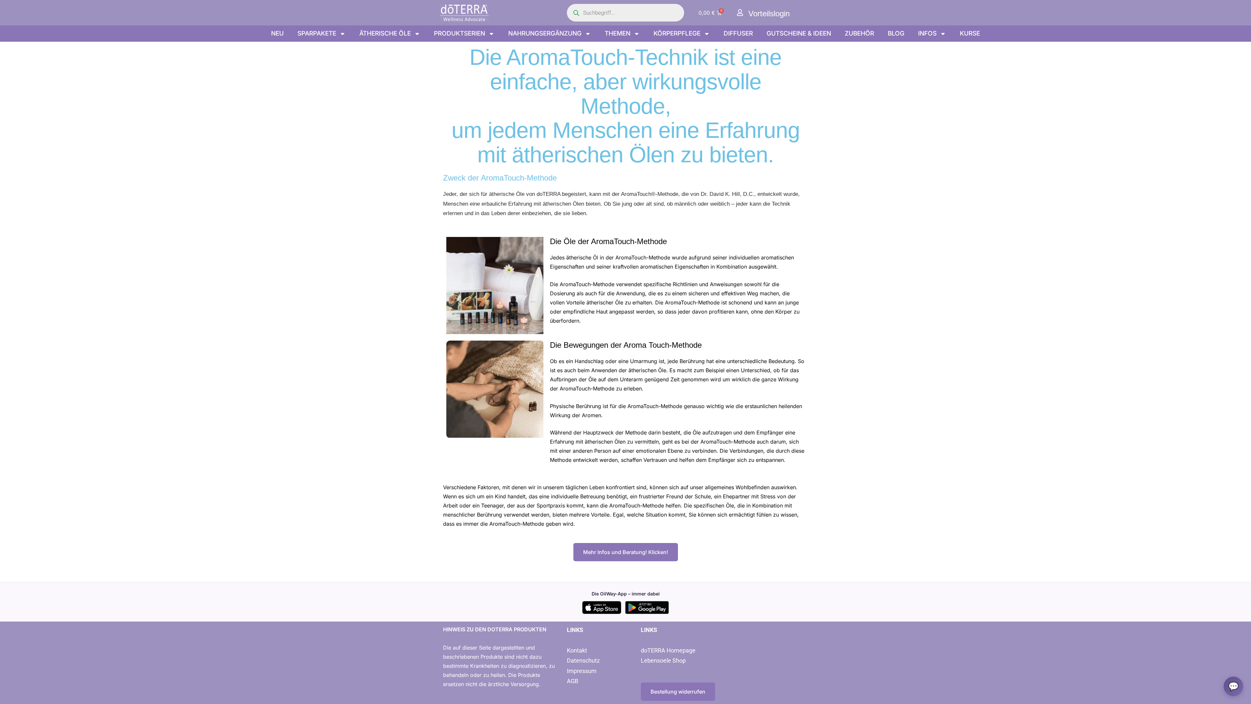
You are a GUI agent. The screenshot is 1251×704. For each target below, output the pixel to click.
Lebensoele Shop (663, 660)
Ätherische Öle (385, 33)
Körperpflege (677, 33)
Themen (617, 33)
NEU (277, 33)
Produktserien (459, 33)
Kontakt (577, 650)
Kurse (970, 33)
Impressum (582, 670)
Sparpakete (316, 33)
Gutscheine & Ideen (799, 33)
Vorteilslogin (769, 13)
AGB (572, 681)
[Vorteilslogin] (740, 12)
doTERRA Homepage (668, 650)
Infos (927, 33)
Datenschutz (583, 660)
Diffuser (738, 33)
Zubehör (859, 33)
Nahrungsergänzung (545, 33)
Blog (896, 33)
